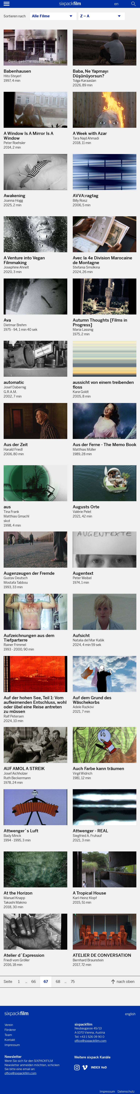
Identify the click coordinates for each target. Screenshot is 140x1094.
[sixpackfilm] (70, 5)
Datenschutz (126, 1091)
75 (73, 981)
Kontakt (10, 1040)
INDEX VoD (99, 1067)
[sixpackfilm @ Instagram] (77, 1067)
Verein (9, 1025)
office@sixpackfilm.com (90, 1041)
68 (58, 981)
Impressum (12, 1045)
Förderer (10, 1030)
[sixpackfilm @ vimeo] (84, 1067)
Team (8, 1035)
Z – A (84, 16)
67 (46, 981)
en (116, 4)
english (130, 1014)
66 (33, 981)
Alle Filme (41, 16)
